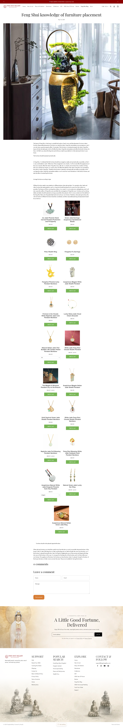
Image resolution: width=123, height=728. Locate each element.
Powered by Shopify (19, 724)
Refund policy (35, 685)
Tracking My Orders (36, 665)
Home (33, 682)
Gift (75, 674)
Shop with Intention (79, 665)
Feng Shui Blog (78, 682)
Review (76, 679)
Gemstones (77, 668)
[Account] (114, 6)
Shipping (34, 668)
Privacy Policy (79, 638)
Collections (77, 671)
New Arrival (77, 663)
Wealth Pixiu (56, 674)
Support (76, 690)
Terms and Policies (116, 724)
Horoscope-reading (58, 668)
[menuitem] (91, 6)
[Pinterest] (108, 665)
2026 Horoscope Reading (81, 685)
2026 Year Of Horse (79, 676)
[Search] (110, 6)
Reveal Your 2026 (36, 663)
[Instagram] (101, 665)
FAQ (33, 660)
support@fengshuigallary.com (103, 663)
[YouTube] (104, 665)
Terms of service (36, 679)
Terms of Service (88, 638)
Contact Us (34, 671)
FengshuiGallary (10, 724)
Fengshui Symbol (57, 666)
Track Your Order (78, 687)
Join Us (98, 634)
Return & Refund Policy (37, 674)
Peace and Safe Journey (59, 671)
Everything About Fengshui (59, 663)
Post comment (38, 597)
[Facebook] (97, 665)
